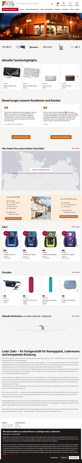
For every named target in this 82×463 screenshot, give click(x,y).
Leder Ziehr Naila (4, 14)
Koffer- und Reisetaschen (18, 427)
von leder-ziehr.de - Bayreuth (27, 316)
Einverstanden (74, 457)
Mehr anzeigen (76, 148)
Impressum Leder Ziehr (7, 425)
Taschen (17, 425)
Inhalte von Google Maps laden (41, 170)
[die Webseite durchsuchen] (52, 4)
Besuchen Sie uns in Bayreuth (61, 137)
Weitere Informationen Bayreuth (68, 216)
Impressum (6, 457)
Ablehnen (64, 457)
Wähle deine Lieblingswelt (9, 9)
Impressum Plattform (7, 426)
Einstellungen (54, 457)
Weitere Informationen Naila (13, 218)
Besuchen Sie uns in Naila (21, 137)
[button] (2, 26)
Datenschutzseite (63, 173)
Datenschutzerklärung (12, 454)
